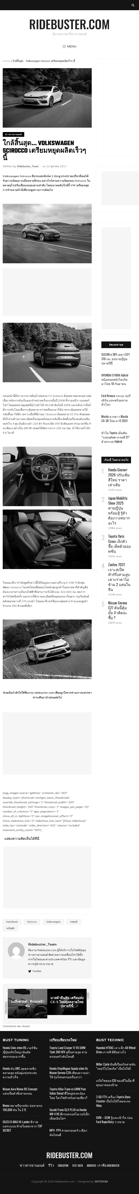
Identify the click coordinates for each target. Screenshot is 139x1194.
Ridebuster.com (69, 24)
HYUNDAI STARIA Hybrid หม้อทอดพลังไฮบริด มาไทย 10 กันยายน (114, 379)
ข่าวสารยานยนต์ (13, 134)
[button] (69, 46)
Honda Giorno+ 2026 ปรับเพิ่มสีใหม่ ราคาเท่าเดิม (119, 477)
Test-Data (77, 1165)
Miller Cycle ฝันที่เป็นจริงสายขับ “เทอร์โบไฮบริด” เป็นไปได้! (115, 1066)
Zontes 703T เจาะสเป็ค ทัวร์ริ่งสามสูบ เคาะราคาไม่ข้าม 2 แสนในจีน (119, 577)
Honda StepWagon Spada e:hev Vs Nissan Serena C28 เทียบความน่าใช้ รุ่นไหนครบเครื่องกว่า (69, 1072)
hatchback (12, 921)
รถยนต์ (73, 921)
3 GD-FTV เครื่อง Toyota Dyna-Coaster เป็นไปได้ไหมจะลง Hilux (113, 1101)
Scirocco (32, 921)
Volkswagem (53, 921)
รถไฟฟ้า (10, 928)
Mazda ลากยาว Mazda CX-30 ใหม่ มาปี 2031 (114, 418)
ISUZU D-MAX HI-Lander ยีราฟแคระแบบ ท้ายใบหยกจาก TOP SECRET (22, 1126)
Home (6, 61)
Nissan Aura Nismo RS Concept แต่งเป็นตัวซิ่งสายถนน (20, 1091)
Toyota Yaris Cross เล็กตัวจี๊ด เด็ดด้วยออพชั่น (119, 543)
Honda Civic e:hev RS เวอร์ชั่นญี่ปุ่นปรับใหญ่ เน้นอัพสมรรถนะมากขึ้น (20, 1051)
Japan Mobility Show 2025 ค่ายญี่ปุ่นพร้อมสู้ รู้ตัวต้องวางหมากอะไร (119, 510)
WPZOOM (101, 1181)
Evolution (63, 1165)
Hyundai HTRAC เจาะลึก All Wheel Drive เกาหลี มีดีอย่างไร (116, 1049)
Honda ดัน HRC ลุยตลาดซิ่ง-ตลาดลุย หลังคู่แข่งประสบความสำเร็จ (20, 1072)
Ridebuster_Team (28, 166)
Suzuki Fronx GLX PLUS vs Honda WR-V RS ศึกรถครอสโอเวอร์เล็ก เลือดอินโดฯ (69, 1113)
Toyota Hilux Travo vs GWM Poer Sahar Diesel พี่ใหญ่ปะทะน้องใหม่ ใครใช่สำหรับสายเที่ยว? (68, 1093)
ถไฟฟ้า (30, 592)
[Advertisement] (47, 292)
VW (71, 582)
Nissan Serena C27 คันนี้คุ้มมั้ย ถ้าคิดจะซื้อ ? (117, 610)
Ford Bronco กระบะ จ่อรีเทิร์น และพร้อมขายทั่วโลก (116, 399)
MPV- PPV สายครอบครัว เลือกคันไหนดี (68, 1132)
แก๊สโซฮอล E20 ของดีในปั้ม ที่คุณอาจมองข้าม (115, 1082)
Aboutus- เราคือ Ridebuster (103, 1165)
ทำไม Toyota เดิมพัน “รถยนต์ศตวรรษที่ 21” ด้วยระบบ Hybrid (115, 437)
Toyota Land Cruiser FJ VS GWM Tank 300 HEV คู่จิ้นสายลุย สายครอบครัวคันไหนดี (68, 1051)
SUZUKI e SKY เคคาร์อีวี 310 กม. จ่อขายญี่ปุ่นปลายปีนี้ (115, 358)
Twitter (36, 971)
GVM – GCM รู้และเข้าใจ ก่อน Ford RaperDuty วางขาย (114, 1119)
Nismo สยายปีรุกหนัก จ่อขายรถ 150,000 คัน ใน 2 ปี (22, 1107)
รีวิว (51, 1165)
